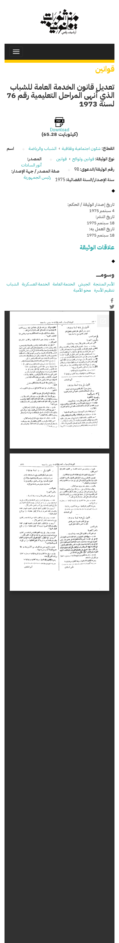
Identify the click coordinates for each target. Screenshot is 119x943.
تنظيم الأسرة (104, 290)
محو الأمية (82, 290)
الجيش (84, 284)
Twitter (112, 306)
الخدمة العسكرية (36, 284)
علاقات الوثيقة (97, 247)
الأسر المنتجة (103, 284)
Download (59, 130)
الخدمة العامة (64, 284)
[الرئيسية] (59, 22)
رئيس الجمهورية (37, 177)
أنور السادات (31, 165)
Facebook (112, 300)
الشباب (12, 284)
